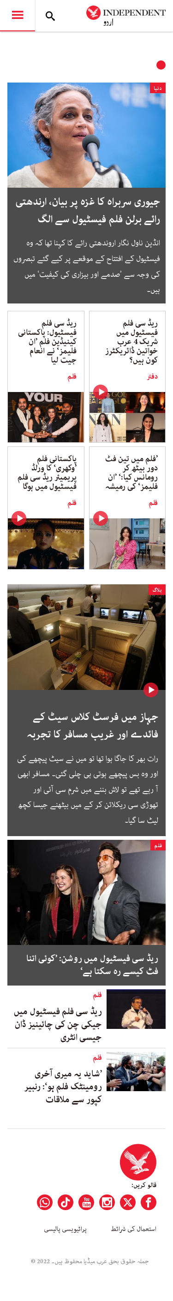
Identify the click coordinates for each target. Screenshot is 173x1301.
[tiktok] (65, 1202)
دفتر (152, 376)
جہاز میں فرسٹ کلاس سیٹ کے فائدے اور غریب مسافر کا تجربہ (92, 726)
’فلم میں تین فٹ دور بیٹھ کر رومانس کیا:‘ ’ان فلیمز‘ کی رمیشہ (131, 472)
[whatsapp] (45, 1202)
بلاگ (157, 590)
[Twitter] (128, 1202)
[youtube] (86, 1202)
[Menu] (17, 15)
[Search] (50, 15)
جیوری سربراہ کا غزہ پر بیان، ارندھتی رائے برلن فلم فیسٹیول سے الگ (87, 210)
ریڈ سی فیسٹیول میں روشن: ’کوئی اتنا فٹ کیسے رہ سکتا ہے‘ (92, 965)
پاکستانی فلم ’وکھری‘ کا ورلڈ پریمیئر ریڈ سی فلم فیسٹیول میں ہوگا (47, 472)
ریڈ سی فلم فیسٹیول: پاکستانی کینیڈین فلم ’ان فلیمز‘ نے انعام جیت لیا (47, 342)
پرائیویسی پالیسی (65, 1229)
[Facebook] (148, 1202)
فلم (72, 376)
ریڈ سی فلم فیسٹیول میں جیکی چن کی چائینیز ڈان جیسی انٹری (58, 1024)
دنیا (158, 88)
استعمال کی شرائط (133, 1229)
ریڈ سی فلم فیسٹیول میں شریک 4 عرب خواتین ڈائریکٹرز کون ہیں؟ (131, 342)
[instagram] (107, 1202)
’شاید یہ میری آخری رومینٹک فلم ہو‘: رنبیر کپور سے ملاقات (63, 1087)
